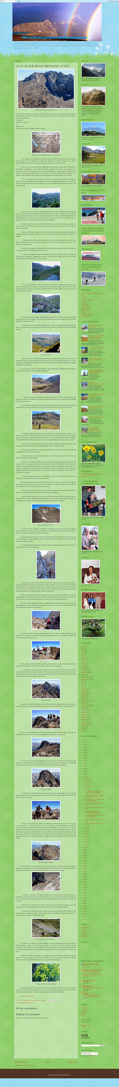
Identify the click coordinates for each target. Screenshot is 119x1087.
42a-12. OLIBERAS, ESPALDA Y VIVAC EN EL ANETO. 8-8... (94, 816)
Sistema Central (85, 719)
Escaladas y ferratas (86, 677)
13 (84, 774)
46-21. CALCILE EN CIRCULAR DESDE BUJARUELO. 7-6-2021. (95, 429)
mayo (86, 833)
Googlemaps (84, 1010)
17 (84, 763)
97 (84, 885)
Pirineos (28, 1003)
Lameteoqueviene (85, 932)
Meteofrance (84, 934)
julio (86, 828)
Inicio (48, 1062)
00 (84, 877)
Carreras (83, 665)
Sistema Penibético (86, 724)
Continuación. (30, 996)
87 (84, 911)
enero (86, 844)
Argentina (83, 651)
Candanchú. (84, 302)
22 (84, 750)
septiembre (87, 786)
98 (84, 882)
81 (84, 916)
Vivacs (32, 1003)
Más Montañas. (85, 700)
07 (84, 858)
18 (84, 760)
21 (84, 752)
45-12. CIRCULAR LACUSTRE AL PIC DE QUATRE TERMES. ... (94, 800)
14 (84, 771)
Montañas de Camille (88, 980)
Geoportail (84, 1012)
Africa (82, 646)
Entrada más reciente (21, 1062)
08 (84, 855)
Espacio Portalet (85, 305)
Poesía (82, 712)
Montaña (23, 1003)
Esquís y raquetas (85, 679)
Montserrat (84, 698)
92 (84, 898)
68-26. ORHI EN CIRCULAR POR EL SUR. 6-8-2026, (96, 407)
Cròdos (85, 965)
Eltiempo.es (84, 929)
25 (84, 742)
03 (84, 869)
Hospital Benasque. (86, 309)
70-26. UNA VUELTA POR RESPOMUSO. (95, 325)
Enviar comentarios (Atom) (27, 1065)
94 (84, 893)
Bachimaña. (84, 298)
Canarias (83, 660)
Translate (93, 1056)
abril (86, 836)
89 (84, 906)
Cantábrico (84, 663)
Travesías (83, 726)
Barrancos (83, 658)
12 (84, 776)
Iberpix (83, 1015)
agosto (86, 789)
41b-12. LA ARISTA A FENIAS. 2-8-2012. (93, 820)
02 (84, 871)
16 (84, 766)
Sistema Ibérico (85, 722)
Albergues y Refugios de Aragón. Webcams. (91, 293)
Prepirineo (83, 715)
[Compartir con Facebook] (55, 1000)
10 (84, 850)
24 (84, 744)
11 (84, 847)
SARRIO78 (86, 993)
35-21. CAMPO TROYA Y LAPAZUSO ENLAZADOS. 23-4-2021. (96, 360)
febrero (87, 841)
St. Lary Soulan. (85, 317)
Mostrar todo (102, 1000)
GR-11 (83, 686)
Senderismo (84, 717)
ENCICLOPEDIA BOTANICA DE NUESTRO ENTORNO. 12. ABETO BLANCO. (96, 372)
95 (84, 890)
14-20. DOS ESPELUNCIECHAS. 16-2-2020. (97, 383)
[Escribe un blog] (52, 1000)
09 (84, 853)
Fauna (82, 684)
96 (84, 887)
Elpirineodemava (85, 927)
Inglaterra (83, 691)
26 (84, 739)
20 (84, 755)
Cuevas (83, 674)
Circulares (83, 670)
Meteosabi (83, 937)
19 (84, 758)
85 (84, 914)
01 (84, 874)
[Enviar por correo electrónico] (50, 1000)
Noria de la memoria (86, 705)
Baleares (83, 656)
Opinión (83, 707)
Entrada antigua (72, 1062)
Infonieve (83, 312)
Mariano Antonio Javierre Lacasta (92, 474)
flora (82, 731)
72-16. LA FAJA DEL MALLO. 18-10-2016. (96, 348)
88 (84, 908)
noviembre (87, 781)
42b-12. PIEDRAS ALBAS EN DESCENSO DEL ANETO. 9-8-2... (93, 812)
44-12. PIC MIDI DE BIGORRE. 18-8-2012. (93, 804)
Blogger (68, 1075)
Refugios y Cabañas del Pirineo (86, 1025)
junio (86, 831)
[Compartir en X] (54, 1000)
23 (84, 747)
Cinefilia (83, 667)
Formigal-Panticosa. (86, 307)
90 (84, 903)
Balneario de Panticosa (86, 300)
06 (84, 861)
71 (84, 919)
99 (84, 879)
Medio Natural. (85, 693)
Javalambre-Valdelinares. (87, 314)
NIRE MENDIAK (87, 986)
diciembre (87, 779)
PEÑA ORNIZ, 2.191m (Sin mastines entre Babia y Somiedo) (93, 988)
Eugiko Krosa (86, 982)
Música (83, 703)
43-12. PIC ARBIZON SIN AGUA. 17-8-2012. (94, 808)
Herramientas (84, 689)
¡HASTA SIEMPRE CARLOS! (96, 417)
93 (84, 895)
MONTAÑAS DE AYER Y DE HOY (92, 970)
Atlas (82, 653)
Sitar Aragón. (84, 1008)
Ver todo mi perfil (85, 476)
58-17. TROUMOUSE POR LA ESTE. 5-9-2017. (96, 395)
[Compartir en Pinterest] (57, 1000)
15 (84, 768)
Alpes (82, 649)
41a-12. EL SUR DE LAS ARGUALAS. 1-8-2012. (94, 824)
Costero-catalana (85, 672)
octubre (87, 784)
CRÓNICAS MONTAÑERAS (90, 964)
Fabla (82, 682)
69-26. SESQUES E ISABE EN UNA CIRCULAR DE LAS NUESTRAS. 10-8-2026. (96, 337)
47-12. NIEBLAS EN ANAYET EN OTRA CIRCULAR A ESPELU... (92, 792)
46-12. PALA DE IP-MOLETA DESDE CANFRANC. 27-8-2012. (93, 796)
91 (84, 900)
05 (84, 863)
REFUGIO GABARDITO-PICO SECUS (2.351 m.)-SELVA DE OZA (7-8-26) (92, 995)
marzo (86, 839)
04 (84, 866)
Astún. (82, 295)
